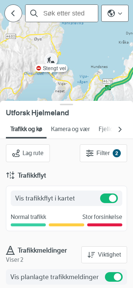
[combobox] (61, 13)
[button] (51, 72)
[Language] (115, 13)
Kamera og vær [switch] (70, 129)
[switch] (109, 198)
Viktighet (109, 254)
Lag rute (33, 153)
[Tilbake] (13, 13)
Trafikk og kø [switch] (26, 129)
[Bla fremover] (119, 129)
